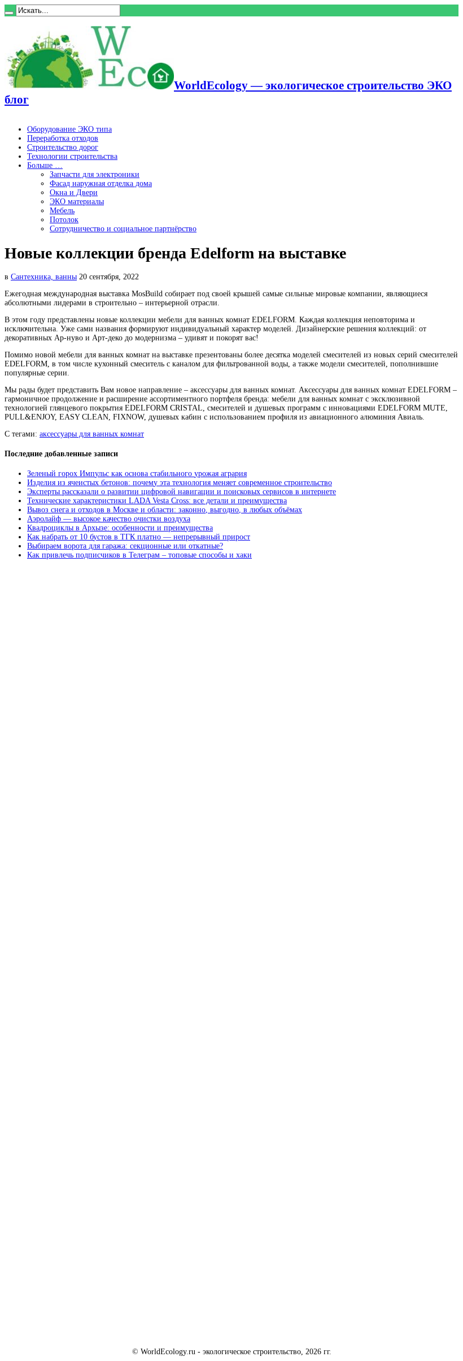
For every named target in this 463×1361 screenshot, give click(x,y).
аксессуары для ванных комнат (92, 434)
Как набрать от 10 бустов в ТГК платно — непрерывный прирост (138, 537)
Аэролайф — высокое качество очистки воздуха (108, 519)
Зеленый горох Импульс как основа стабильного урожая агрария (137, 473)
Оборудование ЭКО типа (69, 129)
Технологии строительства (72, 156)
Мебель (62, 210)
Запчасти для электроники (94, 174)
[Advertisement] (89, 739)
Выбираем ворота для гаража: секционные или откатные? (125, 546)
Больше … (45, 165)
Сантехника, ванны (44, 277)
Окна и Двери (74, 192)
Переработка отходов (62, 138)
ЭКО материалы (77, 201)
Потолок (64, 219)
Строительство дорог (62, 147)
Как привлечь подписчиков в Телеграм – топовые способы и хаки (139, 555)
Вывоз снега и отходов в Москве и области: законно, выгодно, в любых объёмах (164, 509)
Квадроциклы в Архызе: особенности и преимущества (120, 528)
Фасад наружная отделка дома (101, 183)
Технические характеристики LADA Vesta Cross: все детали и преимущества (157, 500)
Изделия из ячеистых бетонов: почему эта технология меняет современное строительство (179, 482)
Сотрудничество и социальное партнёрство (123, 228)
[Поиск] (9, 13)
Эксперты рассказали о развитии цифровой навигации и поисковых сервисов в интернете (181, 491)
